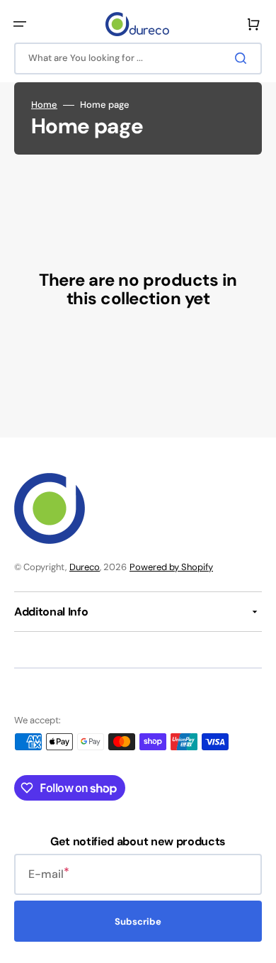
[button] (19, 24)
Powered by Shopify (171, 567)
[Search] (243, 58)
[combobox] (138, 58)
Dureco (84, 567)
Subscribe (138, 921)
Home (44, 105)
